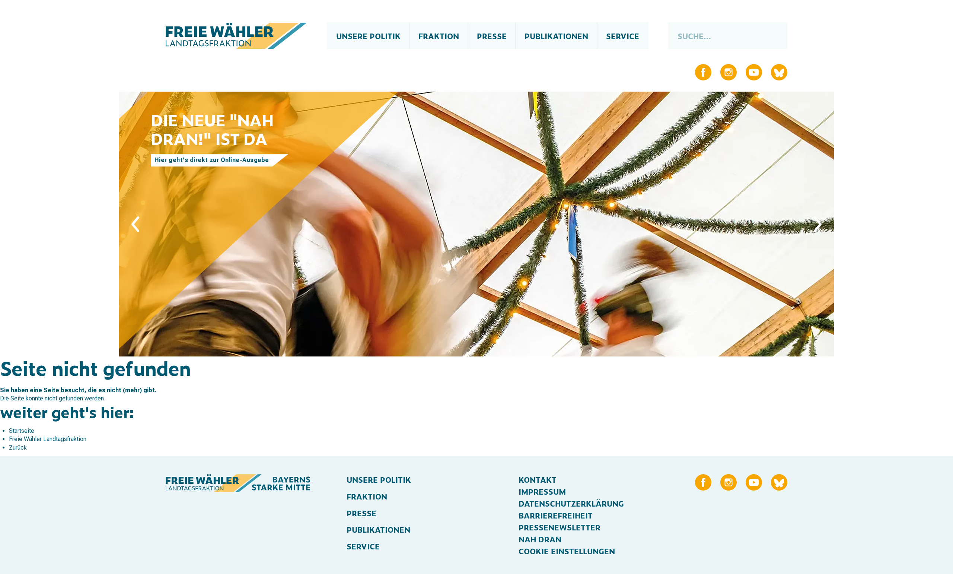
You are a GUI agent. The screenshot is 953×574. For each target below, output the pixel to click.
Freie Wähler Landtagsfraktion (47, 439)
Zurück (18, 447)
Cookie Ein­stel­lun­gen (567, 550)
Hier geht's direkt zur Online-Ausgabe (211, 160)
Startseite (21, 430)
